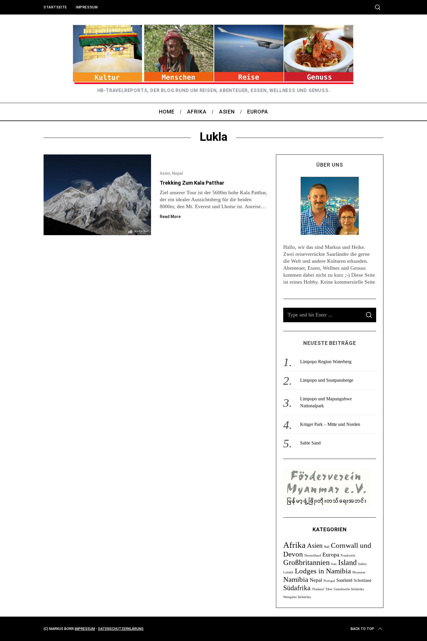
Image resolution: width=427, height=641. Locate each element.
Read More (170, 216)
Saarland (344, 580)
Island (347, 562)
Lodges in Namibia (323, 571)
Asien (165, 173)
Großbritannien (306, 562)
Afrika (294, 545)
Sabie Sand (310, 442)
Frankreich (348, 555)
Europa (330, 554)
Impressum (87, 7)
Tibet (328, 589)
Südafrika (297, 588)
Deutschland (312, 555)
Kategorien (330, 529)
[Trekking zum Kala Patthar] (97, 194)
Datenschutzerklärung (120, 629)
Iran (334, 564)
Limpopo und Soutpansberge (326, 380)
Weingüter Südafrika (297, 597)
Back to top (362, 629)
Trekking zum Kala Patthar (192, 183)
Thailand (318, 589)
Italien (362, 564)
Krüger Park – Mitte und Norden (330, 424)
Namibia (295, 579)
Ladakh (288, 572)
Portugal (329, 580)
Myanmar (358, 572)
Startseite (55, 7)
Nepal (177, 173)
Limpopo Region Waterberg (325, 361)
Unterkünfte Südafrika (349, 589)
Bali (326, 546)
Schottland (362, 580)
